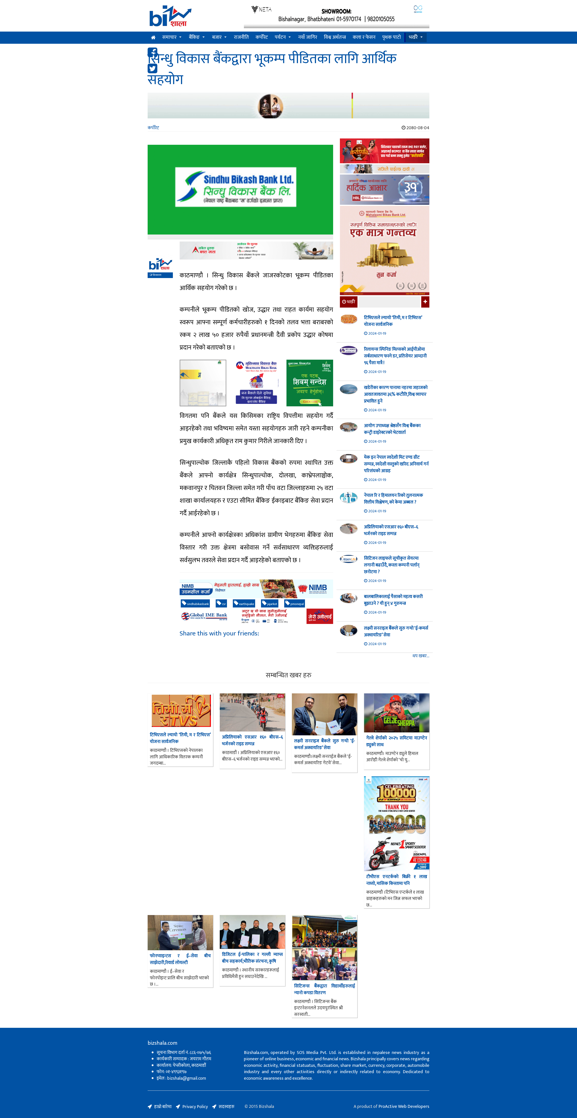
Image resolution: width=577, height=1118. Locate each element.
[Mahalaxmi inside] (384, 251)
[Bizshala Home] (153, 38)
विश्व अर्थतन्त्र (335, 37)
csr (223, 604)
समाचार (169, 37)
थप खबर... (420, 656)
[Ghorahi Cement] (203, 383)
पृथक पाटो (391, 37)
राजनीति (241, 37)
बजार (217, 37)
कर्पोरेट (262, 37)
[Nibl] (256, 589)
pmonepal (297, 604)
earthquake (246, 604)
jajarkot (272, 604)
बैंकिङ (194, 37)
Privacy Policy (195, 1107)
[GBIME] (256, 616)
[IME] (384, 151)
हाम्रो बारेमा (163, 1107)
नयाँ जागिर (307, 37)
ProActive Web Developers (403, 1106)
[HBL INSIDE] (384, 190)
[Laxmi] (288, 105)
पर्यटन (280, 37)
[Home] (192, 17)
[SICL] (384, 169)
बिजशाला (156, 275)
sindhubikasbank (197, 604)
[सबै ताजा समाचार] (424, 302)
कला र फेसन (364, 37)
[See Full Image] (240, 192)
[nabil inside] (256, 251)
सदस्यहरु (226, 1107)
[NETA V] (336, 16)
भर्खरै (413, 37)
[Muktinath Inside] (256, 383)
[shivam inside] (309, 383)
